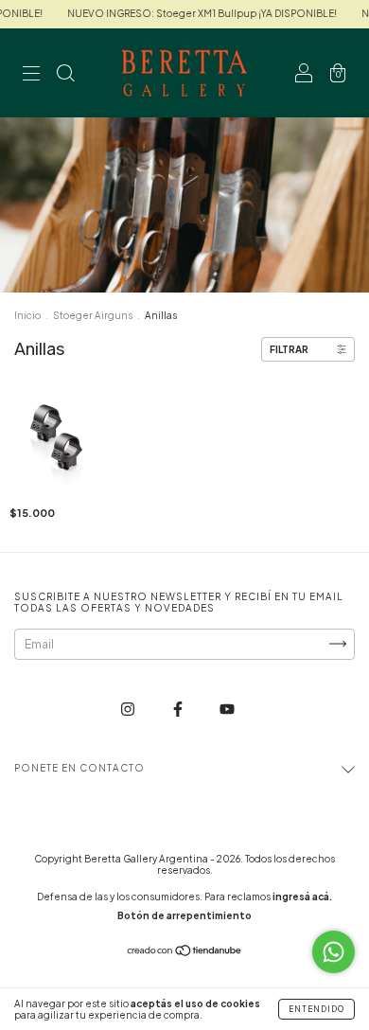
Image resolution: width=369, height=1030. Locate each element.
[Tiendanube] (185, 952)
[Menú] (31, 75)
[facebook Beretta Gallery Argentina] (179, 708)
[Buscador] (65, 75)
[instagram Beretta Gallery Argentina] (129, 708)
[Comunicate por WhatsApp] (333, 952)
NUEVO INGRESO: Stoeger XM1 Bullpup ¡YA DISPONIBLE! (193, 13)
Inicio (27, 315)
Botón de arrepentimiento (184, 915)
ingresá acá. (302, 896)
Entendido (316, 1009)
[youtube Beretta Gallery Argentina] (227, 708)
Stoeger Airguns (92, 315)
